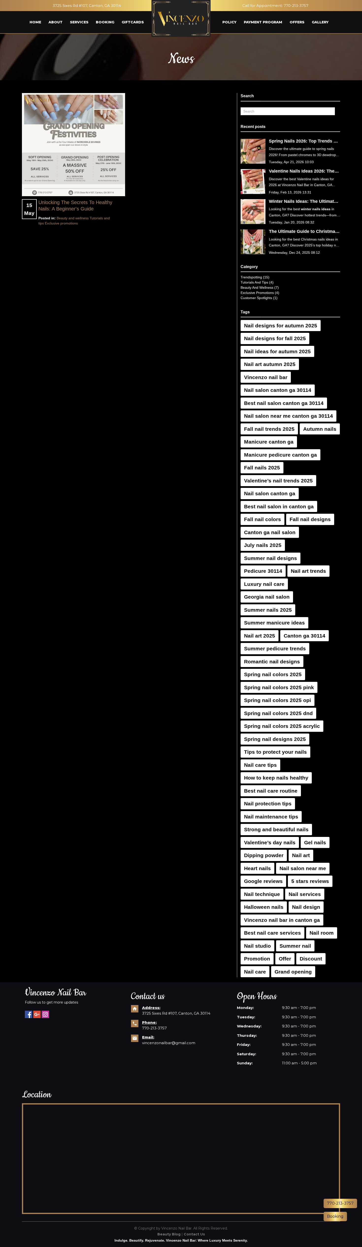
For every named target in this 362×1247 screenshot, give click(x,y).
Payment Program (263, 22)
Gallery (320, 22)
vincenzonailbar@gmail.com (168, 1042)
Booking (105, 22)
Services (79, 22)
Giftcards (133, 22)
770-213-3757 (296, 5)
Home (35, 22)
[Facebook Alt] (28, 1014)
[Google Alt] (37, 1014)
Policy (229, 22)
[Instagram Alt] (45, 1014)
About (56, 22)
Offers (297, 22)
